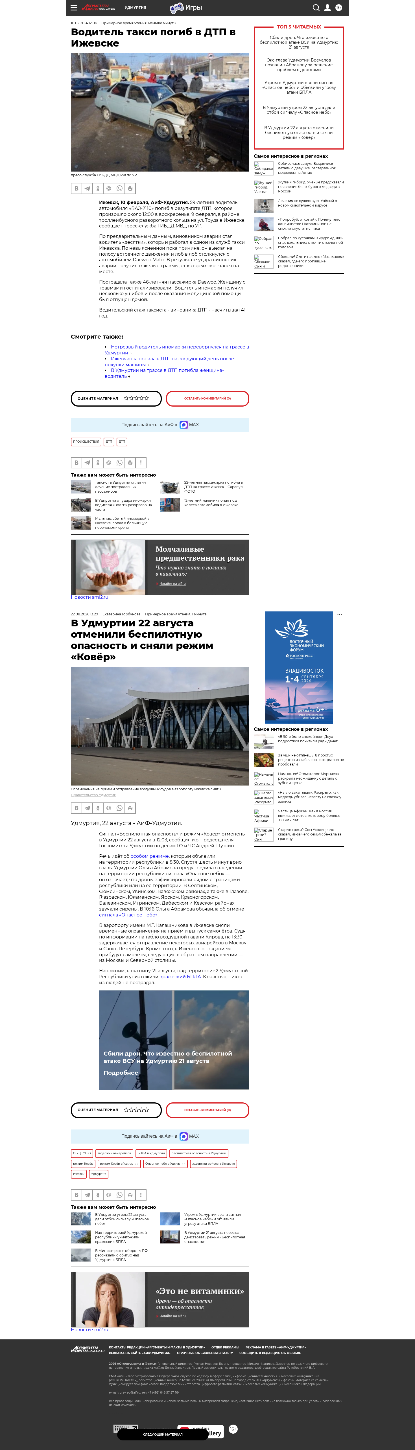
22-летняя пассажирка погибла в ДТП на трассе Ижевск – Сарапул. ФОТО (214, 486)
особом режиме (150, 856)
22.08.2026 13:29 (84, 614)
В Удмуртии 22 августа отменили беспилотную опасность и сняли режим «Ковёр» (299, 133)
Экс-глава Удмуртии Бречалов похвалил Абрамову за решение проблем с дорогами (299, 65)
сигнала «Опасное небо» (128, 915)
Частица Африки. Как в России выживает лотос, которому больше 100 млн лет (309, 815)
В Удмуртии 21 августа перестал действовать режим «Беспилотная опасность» (214, 1237)
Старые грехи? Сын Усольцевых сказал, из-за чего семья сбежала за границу (309, 834)
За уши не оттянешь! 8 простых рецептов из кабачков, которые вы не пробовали (311, 759)
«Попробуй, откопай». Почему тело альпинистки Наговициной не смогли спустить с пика (309, 224)
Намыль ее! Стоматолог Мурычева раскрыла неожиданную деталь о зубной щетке (308, 778)
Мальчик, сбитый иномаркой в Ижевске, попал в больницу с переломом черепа (122, 523)
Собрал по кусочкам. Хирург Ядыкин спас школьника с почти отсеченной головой (311, 242)
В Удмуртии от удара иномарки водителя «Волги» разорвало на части (123, 505)
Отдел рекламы (225, 1347)
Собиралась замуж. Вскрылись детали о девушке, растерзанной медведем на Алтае (307, 168)
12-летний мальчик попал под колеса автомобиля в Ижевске (211, 502)
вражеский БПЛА (180, 976)
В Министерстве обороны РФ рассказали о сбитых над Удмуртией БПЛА (121, 1255)
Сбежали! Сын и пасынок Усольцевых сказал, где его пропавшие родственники (311, 261)
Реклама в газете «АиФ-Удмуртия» (276, 1347)
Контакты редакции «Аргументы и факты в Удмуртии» (157, 1347)
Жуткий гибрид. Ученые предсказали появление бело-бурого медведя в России (311, 186)
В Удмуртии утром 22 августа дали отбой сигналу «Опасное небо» (299, 110)
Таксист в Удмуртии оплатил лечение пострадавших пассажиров (120, 486)
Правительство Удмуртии (93, 795)
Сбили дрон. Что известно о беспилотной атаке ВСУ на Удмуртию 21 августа (299, 42)
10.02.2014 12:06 (84, 23)
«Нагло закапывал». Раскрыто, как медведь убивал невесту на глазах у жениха (309, 797)
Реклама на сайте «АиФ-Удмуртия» (140, 1353)
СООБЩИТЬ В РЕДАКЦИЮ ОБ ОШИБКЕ (270, 1353)
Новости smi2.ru (89, 597)
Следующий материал (163, 1434)
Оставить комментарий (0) (207, 398)
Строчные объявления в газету (205, 1353)
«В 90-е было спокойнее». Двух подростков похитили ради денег (308, 738)
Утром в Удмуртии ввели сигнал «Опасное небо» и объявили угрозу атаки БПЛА (299, 87)
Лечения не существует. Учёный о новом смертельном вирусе (307, 203)
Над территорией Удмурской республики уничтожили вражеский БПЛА (121, 1237)
